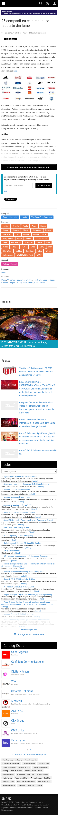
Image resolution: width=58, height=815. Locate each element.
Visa (40, 251)
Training (39, 785)
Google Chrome (39, 234)
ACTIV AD (17, 711)
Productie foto (7, 778)
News (25, 32)
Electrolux (7, 234)
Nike (48, 242)
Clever (25, 230)
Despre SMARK (7, 802)
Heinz (19, 238)
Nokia (5, 246)
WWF (39, 255)
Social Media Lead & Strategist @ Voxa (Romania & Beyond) (28, 520)
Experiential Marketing (40, 767)
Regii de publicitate (9, 785)
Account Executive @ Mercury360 (18, 504)
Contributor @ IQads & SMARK (13, 805)
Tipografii (30, 785)
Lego (5, 242)
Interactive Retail (16, 770)
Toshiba (18, 251)
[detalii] (35, 480)
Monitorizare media (23, 774)
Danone (48, 230)
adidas (5, 226)
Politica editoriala (21, 802)
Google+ (12, 282)
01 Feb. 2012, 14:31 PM (11, 32)
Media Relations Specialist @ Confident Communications (27, 619)
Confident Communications (27, 661)
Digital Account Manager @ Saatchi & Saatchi (22, 543)
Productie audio (42, 774)
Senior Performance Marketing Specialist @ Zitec (24, 571)
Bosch (43, 226)
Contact (46, 805)
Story (36, 282)
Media (30, 282)
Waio (14, 681)
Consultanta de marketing (41, 704)
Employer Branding (9, 767)
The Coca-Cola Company (41, 217)
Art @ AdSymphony (12, 550)
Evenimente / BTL (34, 694)
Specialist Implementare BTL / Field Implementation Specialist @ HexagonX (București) (27, 564)
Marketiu (16, 701)
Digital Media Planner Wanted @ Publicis (20, 476)
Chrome (16, 230)
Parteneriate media (36, 802)
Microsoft (29, 242)
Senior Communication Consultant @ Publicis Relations (26, 484)
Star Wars (7, 251)
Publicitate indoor (8, 781)
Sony (42, 246)
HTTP (19, 282)
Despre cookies (7, 810)
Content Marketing (29, 763)
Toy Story (30, 251)
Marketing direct (30, 770)
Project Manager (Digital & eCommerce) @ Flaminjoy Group (28, 594)
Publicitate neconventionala (26, 781)
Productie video (36, 778)
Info (5, 191)
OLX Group (17, 720)
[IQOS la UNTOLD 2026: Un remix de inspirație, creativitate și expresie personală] (29, 327)
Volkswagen (8, 255)
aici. (16, 70)
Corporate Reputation (15, 279)
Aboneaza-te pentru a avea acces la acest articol (29, 167)
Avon (34, 226)
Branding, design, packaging (28, 743)
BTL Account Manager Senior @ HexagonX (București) (26, 556)
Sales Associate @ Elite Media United (19, 512)
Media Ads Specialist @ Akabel (16, 527)
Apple (25, 226)
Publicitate (14, 655)
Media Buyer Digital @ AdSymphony (18, 535)
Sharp (33, 246)
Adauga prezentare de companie (30, 754)
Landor (24, 217)
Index (25, 282)
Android (16, 226)
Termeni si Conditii (41, 807)
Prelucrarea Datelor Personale (21, 807)
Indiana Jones (41, 238)
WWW (42, 282)
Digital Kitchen (20, 671)
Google (26, 234)
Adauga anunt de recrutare (30, 634)
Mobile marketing (8, 774)
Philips (14, 246)
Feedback (38, 279)
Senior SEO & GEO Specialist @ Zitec (19, 579)
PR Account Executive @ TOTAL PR (19, 586)
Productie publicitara (21, 778)
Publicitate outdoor (44, 781)
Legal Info (5, 807)
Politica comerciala (34, 805)
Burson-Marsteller (10, 217)
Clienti (13, 723)
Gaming (5, 770)
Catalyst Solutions (22, 691)
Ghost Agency (19, 652)
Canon (5, 230)
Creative (29, 279)
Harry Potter (8, 238)
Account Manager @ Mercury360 (17, 497)
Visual (48, 251)
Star (50, 246)
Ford (17, 234)
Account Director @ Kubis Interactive (19, 614)
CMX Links (17, 730)
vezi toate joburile (29, 629)
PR (12, 665)
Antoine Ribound (9, 264)
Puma (24, 246)
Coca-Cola (37, 230)
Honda (28, 238)
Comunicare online (17, 674)
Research (21, 785)
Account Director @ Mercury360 (17, 489)
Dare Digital (18, 740)
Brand (3, 279)
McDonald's (16, 242)
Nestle (39, 242)
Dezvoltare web (43, 763)
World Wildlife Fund (25, 255)
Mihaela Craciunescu (37, 32)
